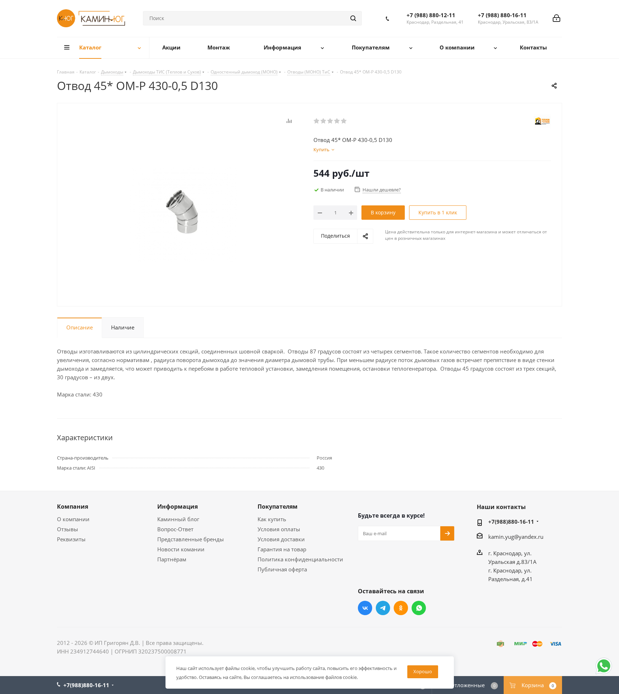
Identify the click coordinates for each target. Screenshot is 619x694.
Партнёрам (171, 559)
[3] (330, 121)
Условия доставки (281, 539)
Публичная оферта (282, 569)
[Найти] (353, 18)
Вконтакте (365, 608)
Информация (177, 506)
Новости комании (181, 549)
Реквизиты (71, 539)
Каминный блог (178, 519)
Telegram (383, 608)
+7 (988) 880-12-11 (431, 15)
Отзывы (67, 529)
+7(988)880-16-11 (511, 521)
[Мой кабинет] (556, 18)
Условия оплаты (279, 529)
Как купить (272, 519)
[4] (337, 121)
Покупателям (278, 506)
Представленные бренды (190, 539)
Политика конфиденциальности (300, 559)
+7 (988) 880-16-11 (502, 15)
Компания (72, 506)
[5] (344, 121)
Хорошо (422, 671)
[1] (316, 121)
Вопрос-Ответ (175, 529)
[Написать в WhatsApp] (604, 673)
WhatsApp (419, 608)
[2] (323, 121)
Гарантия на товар (282, 549)
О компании (73, 519)
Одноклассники (401, 608)
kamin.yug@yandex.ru (515, 536)
